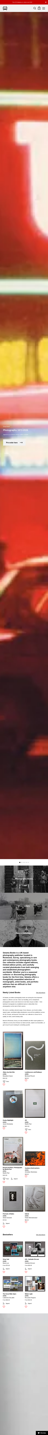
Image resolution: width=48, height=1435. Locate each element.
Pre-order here (12, 443)
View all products (40, 992)
